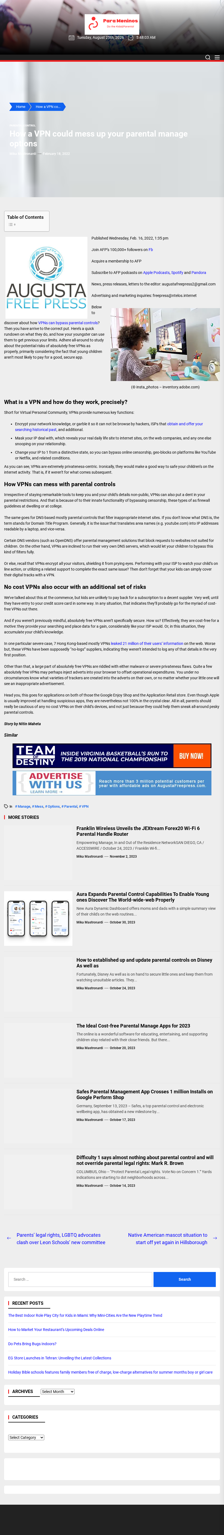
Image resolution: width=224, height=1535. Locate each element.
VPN (85, 806)
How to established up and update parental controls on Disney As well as (144, 963)
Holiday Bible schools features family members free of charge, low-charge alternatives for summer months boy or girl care (110, 1372)
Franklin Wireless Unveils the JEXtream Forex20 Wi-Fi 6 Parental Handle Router (138, 831)
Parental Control (23, 125)
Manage (24, 806)
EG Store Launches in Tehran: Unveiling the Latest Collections (59, 1358)
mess (39, 806)
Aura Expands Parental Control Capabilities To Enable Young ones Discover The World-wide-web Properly (142, 897)
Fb (151, 249)
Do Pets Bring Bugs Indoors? (32, 1344)
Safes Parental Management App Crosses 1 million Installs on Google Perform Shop (144, 1094)
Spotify (177, 272)
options (54, 806)
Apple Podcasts (156, 272)
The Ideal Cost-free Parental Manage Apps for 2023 (133, 1026)
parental (70, 806)
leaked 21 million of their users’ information (147, 643)
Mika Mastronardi (23, 154)
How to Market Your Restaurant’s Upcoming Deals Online (56, 1329)
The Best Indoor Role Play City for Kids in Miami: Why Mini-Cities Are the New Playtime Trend (85, 1315)
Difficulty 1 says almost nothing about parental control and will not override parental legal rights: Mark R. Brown (145, 1160)
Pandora (198, 272)
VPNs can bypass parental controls (68, 323)
